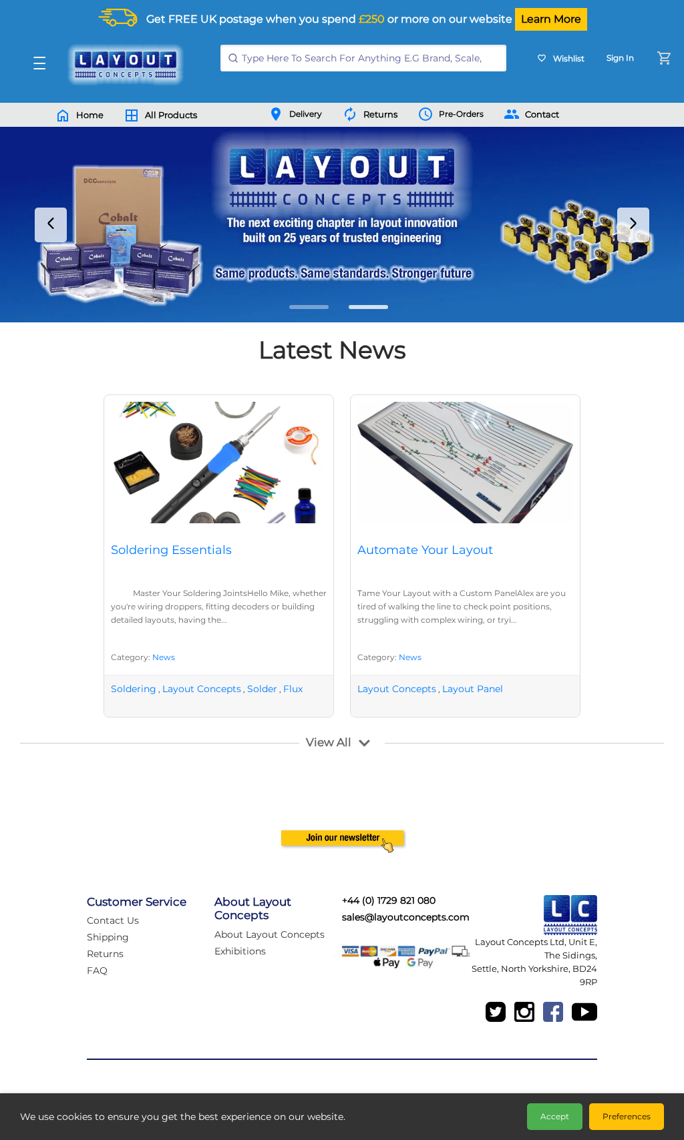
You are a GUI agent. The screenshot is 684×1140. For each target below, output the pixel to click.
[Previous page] (51, 225)
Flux (293, 689)
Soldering (133, 689)
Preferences (627, 1116)
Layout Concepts (201, 689)
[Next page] (633, 225)
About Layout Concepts (269, 934)
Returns (105, 954)
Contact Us (113, 920)
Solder (262, 689)
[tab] (309, 307)
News (163, 657)
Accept (554, 1116)
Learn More (551, 19)
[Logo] (122, 65)
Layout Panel (472, 689)
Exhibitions (240, 951)
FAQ (97, 970)
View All (328, 742)
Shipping (108, 937)
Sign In (620, 58)
